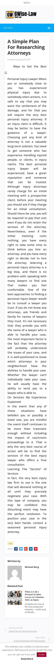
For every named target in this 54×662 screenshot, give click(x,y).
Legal (10, 543)
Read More (27, 658)
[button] (27, 3)
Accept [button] (42, 654)
